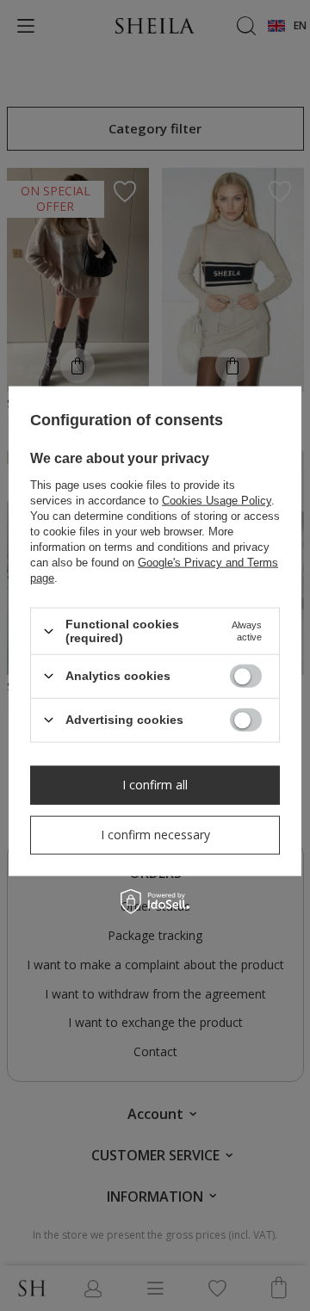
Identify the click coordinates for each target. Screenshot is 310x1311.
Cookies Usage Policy (216, 500)
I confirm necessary (155, 834)
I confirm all (155, 784)
